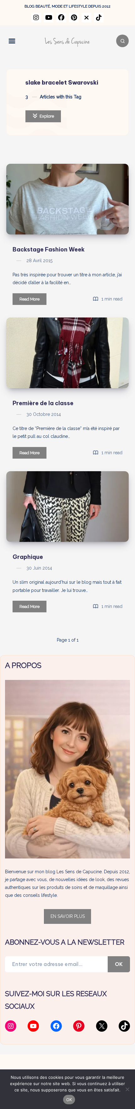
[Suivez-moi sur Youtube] (48, 17)
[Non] (127, 1089)
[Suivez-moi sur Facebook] (61, 17)
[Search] (122, 41)
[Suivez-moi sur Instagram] (36, 17)
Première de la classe (43, 403)
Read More (32, 300)
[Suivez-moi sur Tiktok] (99, 17)
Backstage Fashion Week (49, 249)
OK (119, 964)
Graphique (28, 556)
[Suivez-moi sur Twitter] (86, 17)
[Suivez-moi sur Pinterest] (73, 17)
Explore (46, 116)
